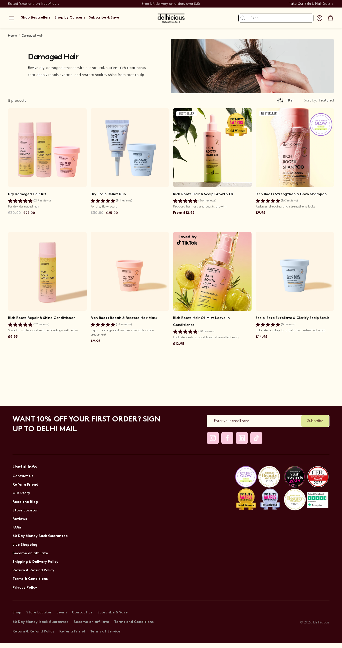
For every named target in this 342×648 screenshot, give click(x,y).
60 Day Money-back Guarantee (41, 622)
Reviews (20, 519)
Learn (62, 612)
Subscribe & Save (112, 612)
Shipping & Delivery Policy (35, 562)
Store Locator (25, 510)
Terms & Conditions (30, 579)
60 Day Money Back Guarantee (40, 536)
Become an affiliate (30, 553)
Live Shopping (25, 545)
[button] (11, 18)
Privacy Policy (25, 587)
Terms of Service (105, 631)
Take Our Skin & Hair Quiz (309, 3)
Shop (17, 612)
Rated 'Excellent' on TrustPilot (32, 3)
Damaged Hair (32, 35)
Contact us (82, 612)
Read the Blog (25, 502)
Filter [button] (290, 100)
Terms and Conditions (134, 622)
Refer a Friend (25, 484)
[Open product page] (47, 147)
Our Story (21, 493)
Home (12, 35)
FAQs (17, 527)
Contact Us (23, 476)
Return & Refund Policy (33, 570)
